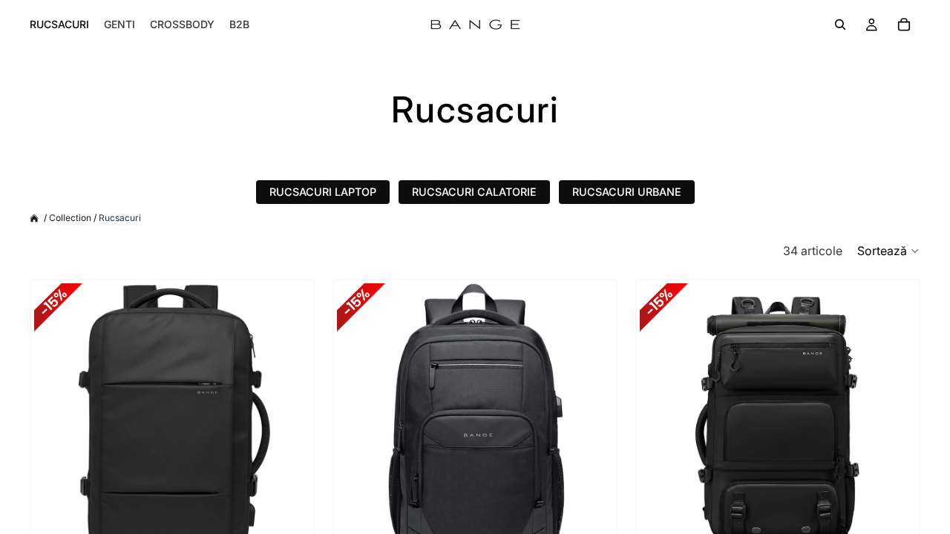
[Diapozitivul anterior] (56, 421)
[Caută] (840, 24)
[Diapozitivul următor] (288, 421)
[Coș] (904, 24)
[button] (888, 250)
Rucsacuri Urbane (626, 191)
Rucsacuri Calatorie (474, 191)
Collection (70, 218)
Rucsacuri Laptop (322, 191)
